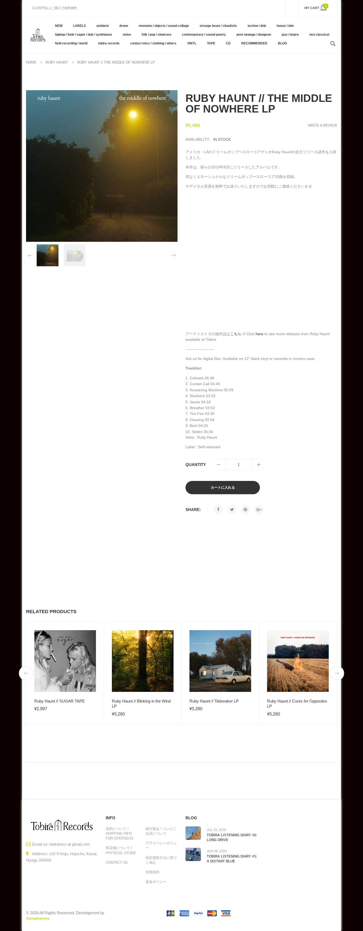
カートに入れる (223, 487)
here (259, 334)
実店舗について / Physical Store (121, 850)
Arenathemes (37, 918)
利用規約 (152, 872)
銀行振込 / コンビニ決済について (161, 831)
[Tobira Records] (38, 34)
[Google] (259, 509)
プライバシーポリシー (161, 845)
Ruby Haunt (57, 62)
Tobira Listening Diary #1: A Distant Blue (232, 858)
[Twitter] (232, 509)
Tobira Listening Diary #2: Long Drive (232, 837)
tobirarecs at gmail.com (69, 844)
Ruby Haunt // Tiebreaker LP (214, 701)
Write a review (322, 125)
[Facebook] (218, 509)
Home (31, 62)
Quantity (195, 464)
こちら (235, 334)
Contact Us (117, 862)
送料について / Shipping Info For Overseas (119, 833)
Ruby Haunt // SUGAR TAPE (59, 701)
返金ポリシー (156, 882)
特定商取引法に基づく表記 (161, 860)
